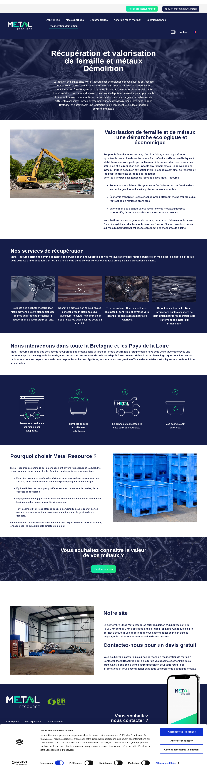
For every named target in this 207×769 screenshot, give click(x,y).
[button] (142, 9)
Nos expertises (75, 19)
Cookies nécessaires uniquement (181, 749)
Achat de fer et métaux (127, 19)
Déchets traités (99, 19)
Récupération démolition (63, 25)
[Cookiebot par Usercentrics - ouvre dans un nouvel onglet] (19, 763)
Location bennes (156, 19)
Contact (183, 32)
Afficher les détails (165, 763)
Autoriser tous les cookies (182, 731)
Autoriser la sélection (181, 740)
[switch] (89, 762)
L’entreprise (53, 19)
